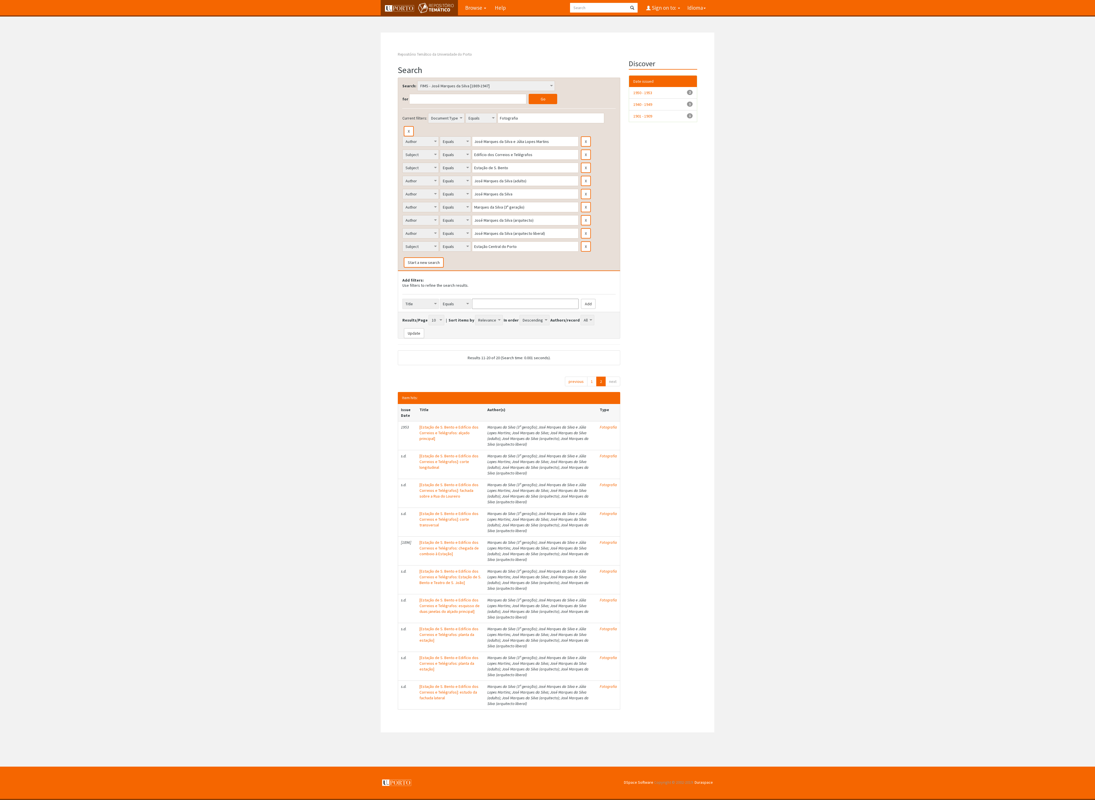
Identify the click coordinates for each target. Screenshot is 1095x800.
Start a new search (424, 262)
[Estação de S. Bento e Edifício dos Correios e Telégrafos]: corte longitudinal (448, 461)
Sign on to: (664, 7)
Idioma (695, 7)
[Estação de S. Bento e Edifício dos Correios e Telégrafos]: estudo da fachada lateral (448, 692)
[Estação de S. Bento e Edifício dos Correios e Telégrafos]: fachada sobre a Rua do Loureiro (448, 490)
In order (511, 320)
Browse (474, 7)
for (405, 99)
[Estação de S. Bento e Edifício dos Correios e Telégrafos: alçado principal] (448, 433)
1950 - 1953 (642, 92)
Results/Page (415, 320)
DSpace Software (638, 782)
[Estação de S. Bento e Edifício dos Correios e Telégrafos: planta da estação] (448, 634)
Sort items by (461, 320)
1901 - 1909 (642, 116)
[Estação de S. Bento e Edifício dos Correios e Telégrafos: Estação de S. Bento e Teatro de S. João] (450, 577)
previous (576, 381)
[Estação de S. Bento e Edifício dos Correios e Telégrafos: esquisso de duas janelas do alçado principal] (449, 605)
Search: (409, 85)
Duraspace (704, 782)
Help (500, 7)
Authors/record (565, 320)
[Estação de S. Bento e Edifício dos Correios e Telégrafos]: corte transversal (448, 519)
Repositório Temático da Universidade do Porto (435, 54)
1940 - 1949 (642, 104)
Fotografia (608, 427)
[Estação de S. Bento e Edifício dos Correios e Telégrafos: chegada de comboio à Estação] (449, 548)
